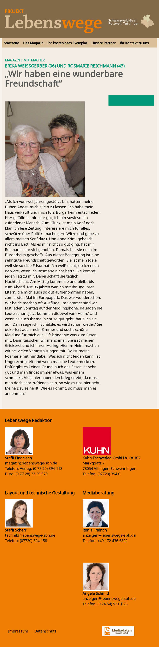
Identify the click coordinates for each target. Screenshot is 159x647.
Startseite (11, 43)
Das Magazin (33, 43)
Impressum (18, 631)
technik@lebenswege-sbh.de (30, 535)
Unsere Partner (104, 43)
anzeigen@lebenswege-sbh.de (109, 535)
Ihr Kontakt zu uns (134, 43)
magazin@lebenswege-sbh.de (31, 463)
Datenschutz (45, 631)
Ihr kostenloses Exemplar (67, 43)
